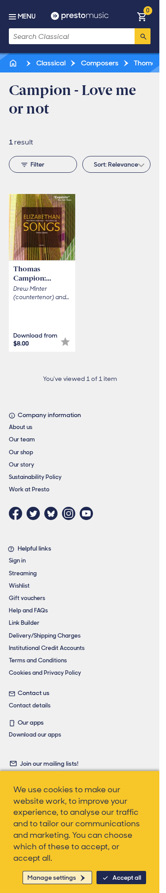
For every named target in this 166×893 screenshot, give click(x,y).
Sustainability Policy (35, 477)
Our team (22, 439)
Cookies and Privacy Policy (45, 672)
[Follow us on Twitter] (35, 513)
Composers (99, 63)
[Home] (14, 63)
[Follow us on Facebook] (18, 513)
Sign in (17, 560)
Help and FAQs (28, 610)
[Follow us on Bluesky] (53, 513)
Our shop (21, 452)
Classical (50, 63)
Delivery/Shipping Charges (45, 635)
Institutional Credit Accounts (47, 648)
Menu (26, 16)
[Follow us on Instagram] (71, 513)
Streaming (23, 573)
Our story (21, 464)
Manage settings (51, 878)
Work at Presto (29, 489)
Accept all (126, 878)
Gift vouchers (27, 598)
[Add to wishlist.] (65, 341)
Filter (37, 164)
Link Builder (24, 623)
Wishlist (19, 585)
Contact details (29, 705)
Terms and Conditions (38, 660)
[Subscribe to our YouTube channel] (88, 513)
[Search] (143, 36)
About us (20, 427)
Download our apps (35, 734)
